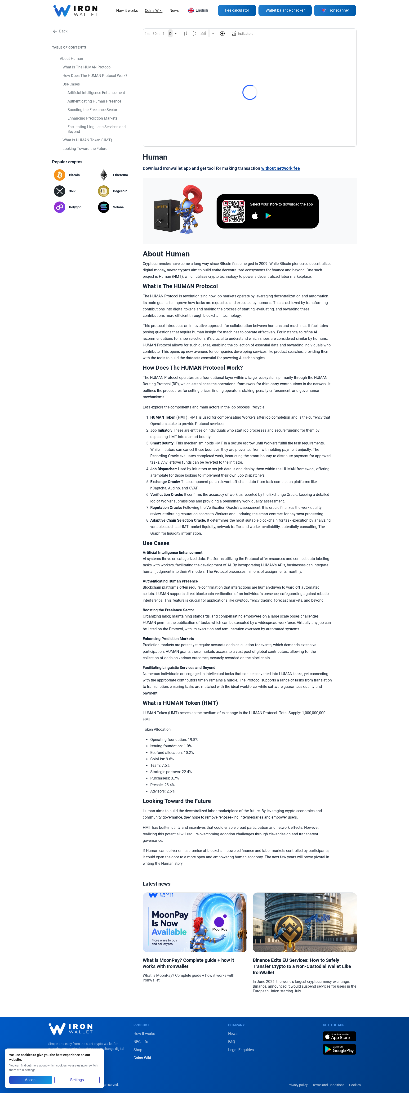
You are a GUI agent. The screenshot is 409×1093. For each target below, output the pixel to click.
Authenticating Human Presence (94, 101)
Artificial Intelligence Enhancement (96, 92)
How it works (127, 10)
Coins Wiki (153, 10)
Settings (77, 1080)
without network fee (280, 168)
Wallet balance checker (285, 10)
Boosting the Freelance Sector (92, 110)
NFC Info (140, 1041)
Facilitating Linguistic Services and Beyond (96, 129)
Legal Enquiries (241, 1050)
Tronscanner (338, 10)
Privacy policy (298, 1085)
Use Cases (71, 84)
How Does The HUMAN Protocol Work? (94, 75)
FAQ (231, 1041)
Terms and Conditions (328, 1085)
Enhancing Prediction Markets (92, 118)
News (174, 10)
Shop (137, 1050)
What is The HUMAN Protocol (86, 67)
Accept (30, 1080)
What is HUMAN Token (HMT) (87, 140)
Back (63, 31)
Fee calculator (237, 10)
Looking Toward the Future (84, 148)
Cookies (355, 1085)
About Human (71, 58)
